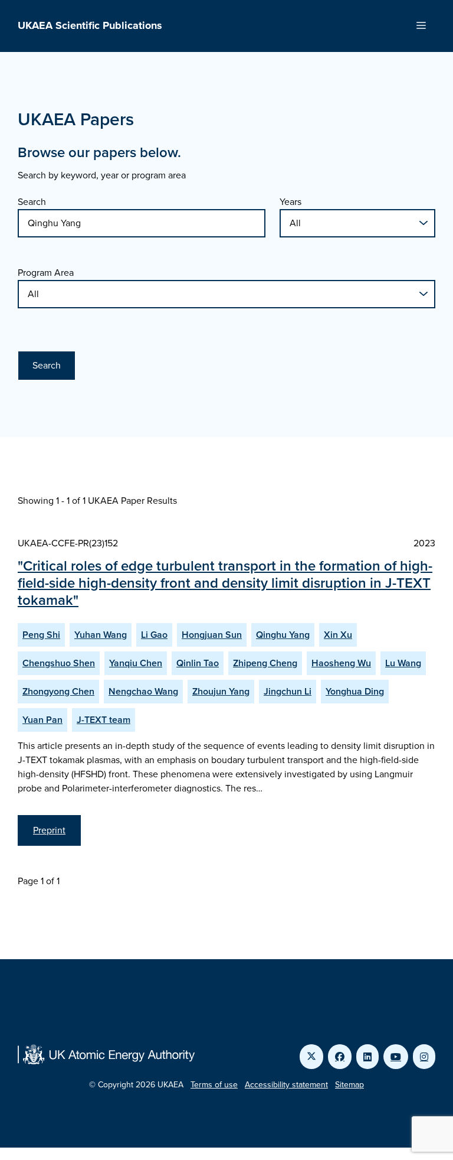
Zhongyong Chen (58, 691)
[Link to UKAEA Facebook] (340, 1056)
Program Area (46, 272)
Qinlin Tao (197, 663)
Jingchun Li (287, 691)
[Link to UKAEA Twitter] (311, 1056)
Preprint (49, 830)
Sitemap (349, 1084)
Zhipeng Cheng (265, 663)
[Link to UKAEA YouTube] (395, 1056)
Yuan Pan (42, 719)
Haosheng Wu (341, 663)
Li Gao (154, 634)
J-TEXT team (103, 719)
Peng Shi (41, 634)
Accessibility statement (286, 1084)
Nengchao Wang (143, 691)
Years (290, 201)
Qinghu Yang (283, 634)
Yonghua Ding (355, 691)
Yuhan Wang (100, 634)
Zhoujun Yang (221, 691)
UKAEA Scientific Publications (90, 25)
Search (32, 201)
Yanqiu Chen (135, 663)
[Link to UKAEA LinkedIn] (367, 1056)
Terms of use (214, 1084)
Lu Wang (403, 663)
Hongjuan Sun (212, 634)
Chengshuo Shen (58, 663)
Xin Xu (338, 634)
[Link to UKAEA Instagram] (424, 1056)
